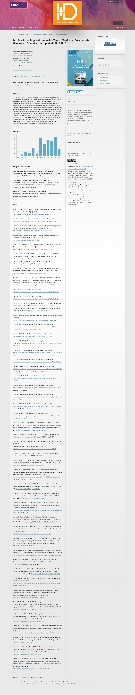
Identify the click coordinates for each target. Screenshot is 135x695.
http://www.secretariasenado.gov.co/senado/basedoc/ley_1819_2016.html (36, 292)
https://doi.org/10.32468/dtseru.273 (24, 545)
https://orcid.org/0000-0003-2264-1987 (22, 55)
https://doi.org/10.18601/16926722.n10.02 (37, 310)
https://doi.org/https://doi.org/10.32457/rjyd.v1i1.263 (29, 264)
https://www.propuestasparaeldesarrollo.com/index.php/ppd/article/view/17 (36, 633)
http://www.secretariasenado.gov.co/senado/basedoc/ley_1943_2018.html (36, 299)
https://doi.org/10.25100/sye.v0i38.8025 (28, 489)
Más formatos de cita (75, 124)
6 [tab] (111, 50)
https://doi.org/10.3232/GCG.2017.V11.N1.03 (27, 642)
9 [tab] (117, 50)
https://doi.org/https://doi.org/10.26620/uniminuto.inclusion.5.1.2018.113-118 (37, 555)
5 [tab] (110, 50)
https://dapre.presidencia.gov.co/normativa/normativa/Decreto (32, 387)
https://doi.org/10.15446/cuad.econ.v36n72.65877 (28, 621)
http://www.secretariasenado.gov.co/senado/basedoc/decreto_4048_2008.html (37, 362)
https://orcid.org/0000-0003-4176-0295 (22, 70)
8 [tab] (115, 50)
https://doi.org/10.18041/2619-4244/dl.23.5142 (45, 574)
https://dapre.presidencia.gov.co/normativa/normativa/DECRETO (33, 406)
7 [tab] (113, 50)
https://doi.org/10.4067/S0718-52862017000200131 (29, 273)
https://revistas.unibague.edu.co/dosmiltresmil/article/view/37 (32, 214)
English (101, 62)
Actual (14, 27)
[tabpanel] (110, 43)
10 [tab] (118, 50)
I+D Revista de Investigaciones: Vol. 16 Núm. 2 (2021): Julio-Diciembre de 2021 (51, 684)
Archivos (22, 27)
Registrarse (112, 1)
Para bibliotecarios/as (105, 83)
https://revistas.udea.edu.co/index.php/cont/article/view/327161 (32, 230)
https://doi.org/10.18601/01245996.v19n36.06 (30, 430)
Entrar (120, 1)
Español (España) (104, 65)
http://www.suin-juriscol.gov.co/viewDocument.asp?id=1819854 (32, 336)
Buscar (121, 27)
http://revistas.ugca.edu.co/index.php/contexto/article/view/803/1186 (34, 285)
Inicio (14, 34)
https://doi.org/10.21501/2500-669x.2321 (26, 240)
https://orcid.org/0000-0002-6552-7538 (22, 62)
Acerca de (38, 27)
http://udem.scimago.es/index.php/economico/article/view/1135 (32, 534)
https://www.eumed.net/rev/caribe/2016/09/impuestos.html (31, 668)
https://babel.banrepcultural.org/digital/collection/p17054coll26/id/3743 (35, 221)
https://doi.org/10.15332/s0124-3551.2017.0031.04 (29, 609)
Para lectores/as (104, 77)
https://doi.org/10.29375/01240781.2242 (32, 498)
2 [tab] (105, 50)
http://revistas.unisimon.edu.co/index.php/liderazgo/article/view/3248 (34, 449)
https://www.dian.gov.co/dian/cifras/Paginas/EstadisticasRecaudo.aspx (35, 320)
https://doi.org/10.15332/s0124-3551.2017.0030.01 (39, 522)
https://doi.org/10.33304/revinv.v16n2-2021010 (31, 76)
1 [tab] (103, 50)
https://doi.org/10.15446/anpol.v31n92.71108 (27, 654)
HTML (80, 92)
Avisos (30, 27)
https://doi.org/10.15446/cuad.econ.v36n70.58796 (28, 597)
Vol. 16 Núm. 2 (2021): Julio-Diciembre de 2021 (39, 34)
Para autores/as (103, 80)
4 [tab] (108, 50)
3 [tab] (106, 50)
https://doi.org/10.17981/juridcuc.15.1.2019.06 (38, 249)
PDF (71, 92)
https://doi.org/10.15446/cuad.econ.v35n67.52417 (28, 465)
